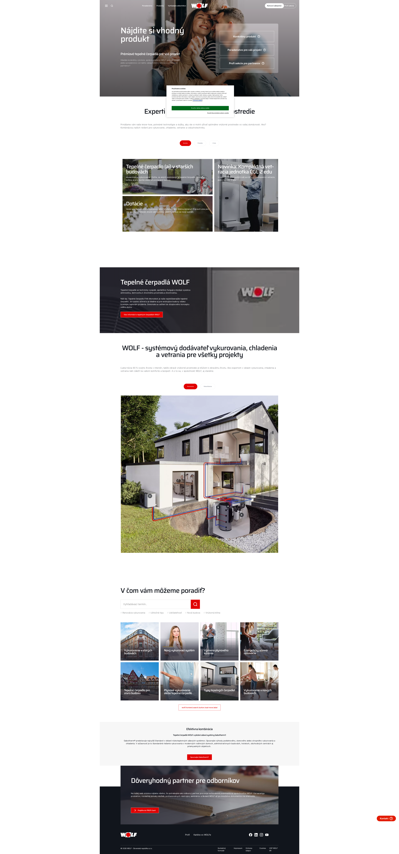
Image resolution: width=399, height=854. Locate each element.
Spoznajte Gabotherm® (199, 757)
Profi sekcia (289, 6)
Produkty (160, 6)
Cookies (262, 848)
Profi (187, 835)
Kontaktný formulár (222, 848)
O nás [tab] (214, 143)
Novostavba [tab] (190, 386)
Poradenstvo (147, 6)
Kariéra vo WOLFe (202, 835)
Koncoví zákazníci (274, 6)
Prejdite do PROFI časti (147, 810)
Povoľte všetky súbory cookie (200, 108)
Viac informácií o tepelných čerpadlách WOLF (142, 315)
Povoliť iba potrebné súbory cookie (218, 113)
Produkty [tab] (200, 143)
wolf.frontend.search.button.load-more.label (199, 707)
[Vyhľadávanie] (195, 604)
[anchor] (112, 5)
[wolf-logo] (199, 5)
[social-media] (250, 834)
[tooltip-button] (241, 515)
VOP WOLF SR (273, 848)
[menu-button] (106, 5)
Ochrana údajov (249, 848)
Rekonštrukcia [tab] (208, 386)
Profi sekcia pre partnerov (244, 63)
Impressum (238, 848)
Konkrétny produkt (244, 36)
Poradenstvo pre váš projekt (245, 49)
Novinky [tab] (185, 143)
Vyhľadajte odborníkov (177, 6)
